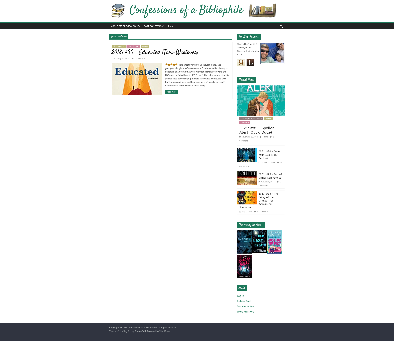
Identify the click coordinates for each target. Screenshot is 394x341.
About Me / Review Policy (125, 26)
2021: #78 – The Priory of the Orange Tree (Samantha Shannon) (258, 200)
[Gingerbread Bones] (244, 256)
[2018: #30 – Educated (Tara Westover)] (137, 65)
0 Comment (139, 58)
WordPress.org (245, 311)
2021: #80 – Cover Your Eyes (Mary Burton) (270, 155)
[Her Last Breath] (259, 232)
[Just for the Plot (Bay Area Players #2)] (274, 232)
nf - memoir (118, 46)
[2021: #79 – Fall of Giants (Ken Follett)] (247, 173)
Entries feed (244, 301)
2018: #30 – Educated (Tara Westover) (155, 52)
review (145, 46)
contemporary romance (251, 118)
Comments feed (246, 306)
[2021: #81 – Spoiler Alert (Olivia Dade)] (261, 87)
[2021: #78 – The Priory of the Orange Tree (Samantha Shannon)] (247, 192)
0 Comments (262, 211)
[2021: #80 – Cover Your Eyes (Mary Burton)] (247, 150)
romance (245, 122)
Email (171, 26)
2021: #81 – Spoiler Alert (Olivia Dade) (256, 130)
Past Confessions (154, 26)
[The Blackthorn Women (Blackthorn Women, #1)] (244, 232)
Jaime (265, 137)
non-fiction (133, 46)
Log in (240, 296)
